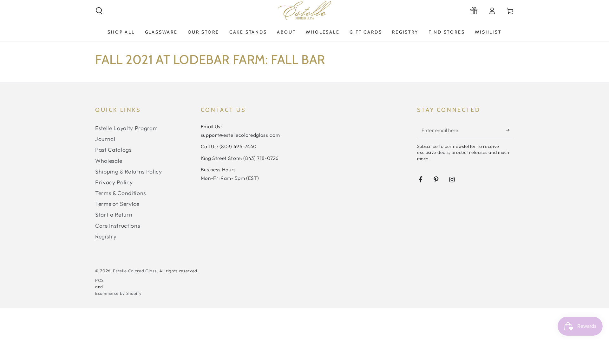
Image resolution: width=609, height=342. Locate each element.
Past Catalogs (113, 149)
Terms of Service (117, 203)
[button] (99, 10)
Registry (105, 236)
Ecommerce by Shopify (118, 293)
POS (99, 280)
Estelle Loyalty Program (126, 128)
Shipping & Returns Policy (128, 171)
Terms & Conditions (120, 193)
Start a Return (113, 214)
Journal (105, 138)
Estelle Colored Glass (135, 270)
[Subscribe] (510, 130)
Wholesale (108, 160)
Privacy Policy (114, 182)
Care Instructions (117, 225)
